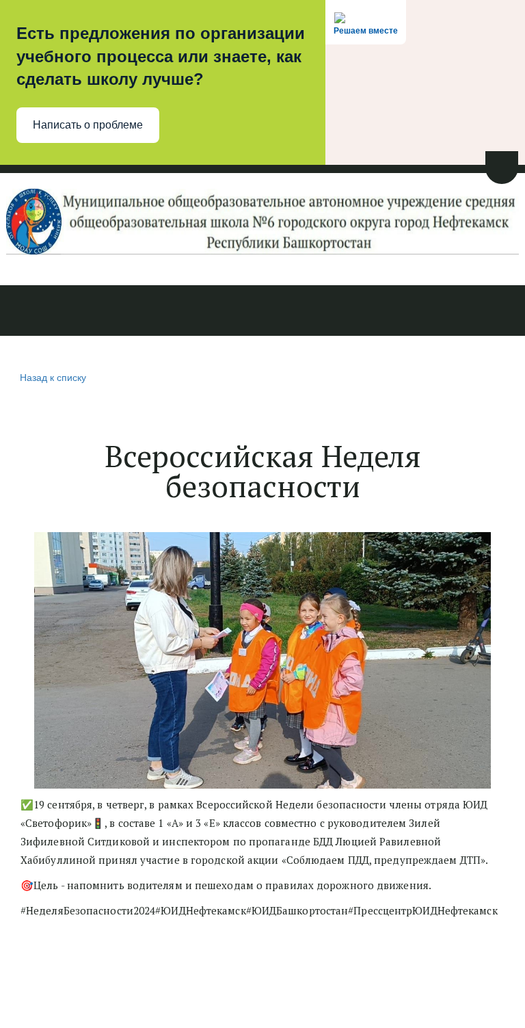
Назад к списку (53, 377)
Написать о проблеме (88, 125)
